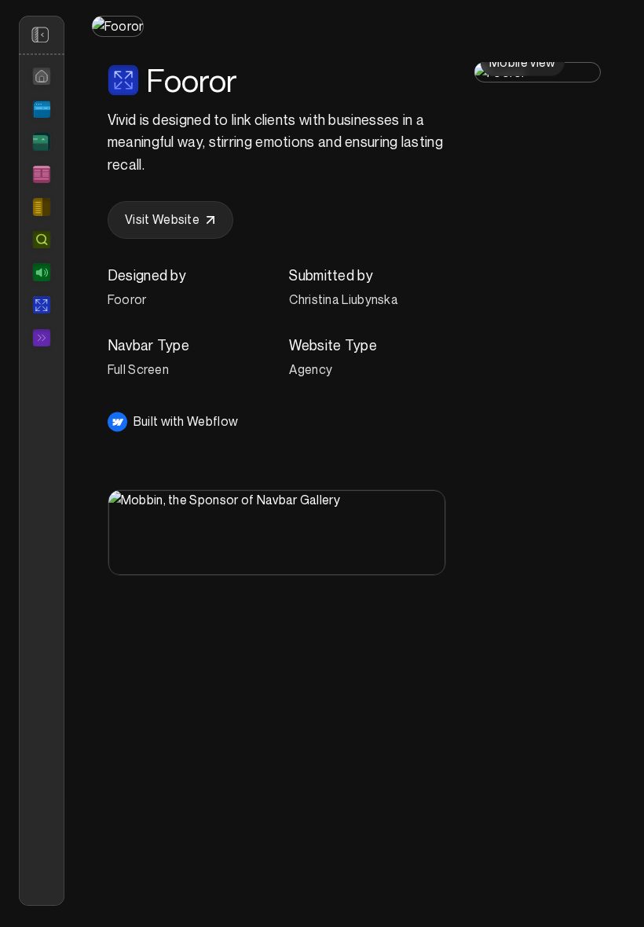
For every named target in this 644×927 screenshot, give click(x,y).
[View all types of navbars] (41, 76)
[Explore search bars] (41, 240)
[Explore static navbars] (41, 109)
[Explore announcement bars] (41, 272)
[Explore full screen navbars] (41, 305)
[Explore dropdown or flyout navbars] (41, 141)
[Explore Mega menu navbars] (41, 174)
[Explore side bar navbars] (41, 207)
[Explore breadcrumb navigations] (41, 338)
